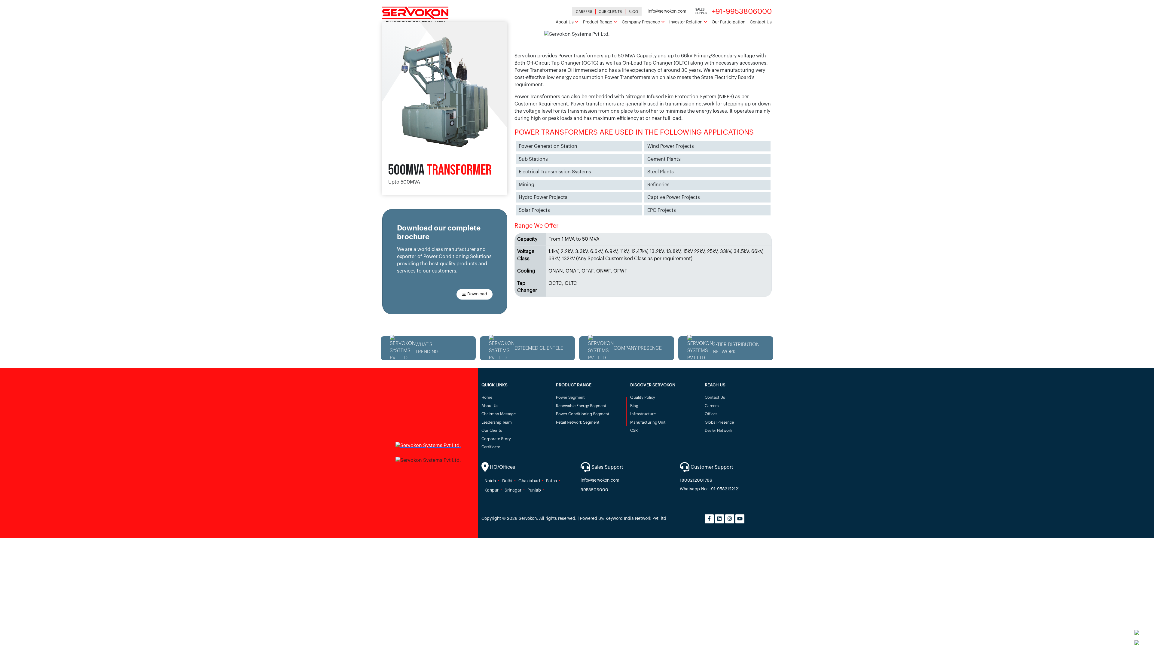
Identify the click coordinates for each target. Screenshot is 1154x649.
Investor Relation (686, 22)
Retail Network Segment (578, 422)
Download (476, 294)
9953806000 (594, 490)
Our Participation (728, 22)
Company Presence (641, 22)
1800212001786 (696, 480)
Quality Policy (642, 397)
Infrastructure (643, 414)
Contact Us (761, 22)
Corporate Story (496, 439)
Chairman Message (498, 414)
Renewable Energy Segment (581, 406)
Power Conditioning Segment (582, 414)
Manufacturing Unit (648, 422)
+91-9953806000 (742, 11)
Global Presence (719, 422)
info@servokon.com (667, 11)
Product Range (598, 22)
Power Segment (570, 397)
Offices (711, 414)
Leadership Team (496, 422)
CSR (634, 430)
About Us (565, 22)
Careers (584, 12)
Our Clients (610, 12)
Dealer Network (718, 430)
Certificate (490, 447)
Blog (633, 12)
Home (486, 397)
